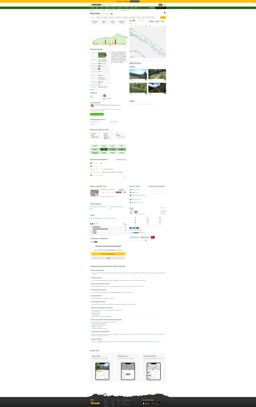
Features (106, 402)
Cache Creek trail (116, 62)
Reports (113, 8)
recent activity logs (98, 335)
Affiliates (124, 402)
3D (164, 52)
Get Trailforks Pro (161, 8)
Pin (137, 228)
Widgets (113, 404)
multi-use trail (106, 14)
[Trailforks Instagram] (93, 400)
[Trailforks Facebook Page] (91, 400)
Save (163, 21)
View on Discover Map (136, 63)
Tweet (134, 228)
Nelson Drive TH (94, 325)
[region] (147, 41)
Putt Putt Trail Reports (99, 159)
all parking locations (98, 328)
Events (126, 8)
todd (131, 232)
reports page (98, 316)
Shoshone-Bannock (94, 121)
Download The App (147, 400)
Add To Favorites (145, 237)
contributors (143, 232)
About (105, 400)
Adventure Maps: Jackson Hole (116, 206)
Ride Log (120, 8)
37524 (100, 71)
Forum (126, 404)
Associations (126, 400)
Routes (107, 8)
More (136, 8)
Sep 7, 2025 (132, 21)
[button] (102, 367)
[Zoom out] (164, 34)
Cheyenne (92, 124)
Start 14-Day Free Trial (135, 1)
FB (130, 228)
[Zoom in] (164, 32)
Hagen (117, 56)
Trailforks (136, 232)
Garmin (118, 404)
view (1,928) (157, 23)
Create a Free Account (108, 254)
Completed (151, 21)
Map (97, 8)
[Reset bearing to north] (164, 36)
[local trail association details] (92, 107)
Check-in (157, 21)
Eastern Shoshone (114, 121)
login (164, 5)
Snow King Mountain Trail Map (155, 191)
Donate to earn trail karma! (97, 114)
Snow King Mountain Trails (154, 189)
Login (108, 258)
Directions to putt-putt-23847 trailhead (136, 60)
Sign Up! (119, 400)
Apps (131, 8)
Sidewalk (133, 192)
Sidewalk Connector (135, 202)
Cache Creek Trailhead (96, 323)
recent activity (150, 341)
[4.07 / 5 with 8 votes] (142, 20)
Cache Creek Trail (135, 199)
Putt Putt (115, 52)
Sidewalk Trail (134, 189)
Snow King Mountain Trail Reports (156, 193)
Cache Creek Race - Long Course (107, 189)
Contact (105, 404)
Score (92, 241)
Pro (112, 400)
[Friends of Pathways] (164, 13)
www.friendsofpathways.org (113, 105)
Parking (93, 326)
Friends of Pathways (101, 105)
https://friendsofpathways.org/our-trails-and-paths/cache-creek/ (103, 218)
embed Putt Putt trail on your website (135, 230)
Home (92, 8)
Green (103, 63)
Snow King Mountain (102, 59)
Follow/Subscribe (135, 237)
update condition (121, 159)
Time (96, 242)
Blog (113, 402)
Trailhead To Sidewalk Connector (138, 195)
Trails (101, 8)
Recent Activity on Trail (99, 130)
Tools (118, 402)
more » (125, 177)
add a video (151, 104)
